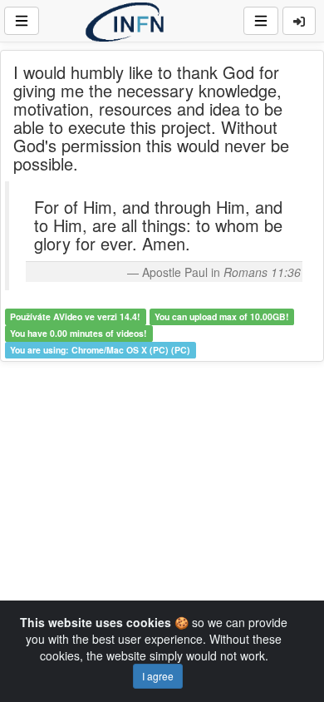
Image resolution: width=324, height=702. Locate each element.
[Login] (299, 21)
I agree (158, 676)
